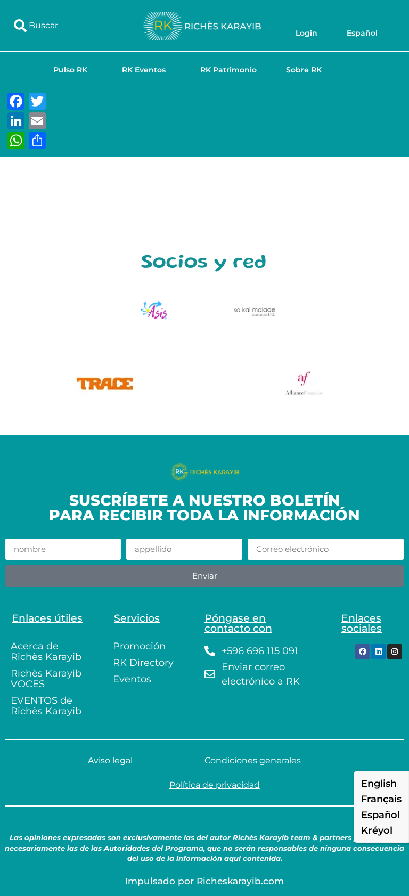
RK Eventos (144, 70)
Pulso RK (70, 70)
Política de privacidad (214, 785)
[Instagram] (394, 651)
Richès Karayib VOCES (46, 678)
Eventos (132, 679)
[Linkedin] (378, 651)
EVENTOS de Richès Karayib (46, 706)
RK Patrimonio (228, 70)
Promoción (139, 646)
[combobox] (67, 25)
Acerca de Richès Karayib (46, 651)
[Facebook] (362, 651)
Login (306, 33)
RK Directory (143, 663)
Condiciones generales (252, 760)
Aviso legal (110, 760)
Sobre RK (304, 70)
